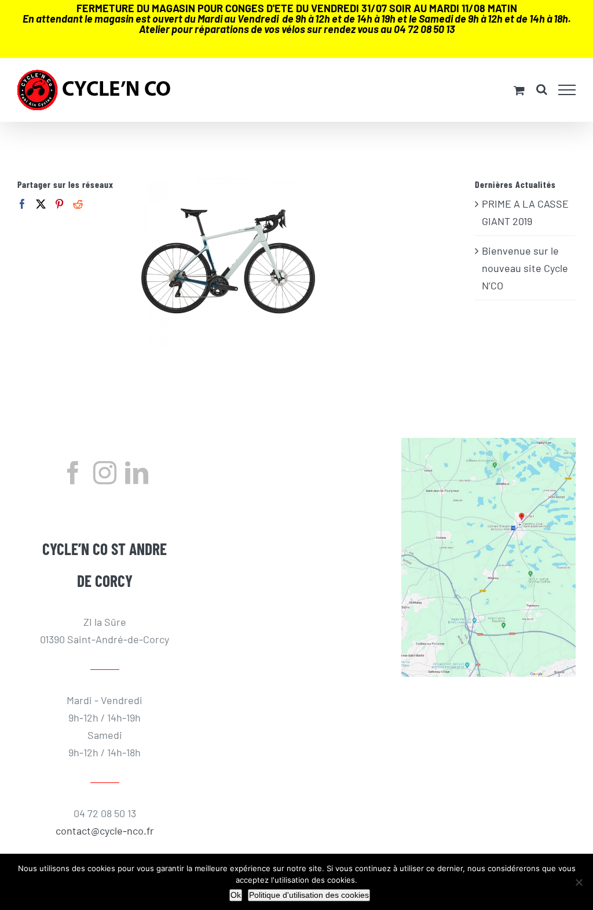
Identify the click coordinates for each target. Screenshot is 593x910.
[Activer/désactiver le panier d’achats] (519, 90)
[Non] (578, 882)
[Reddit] (78, 204)
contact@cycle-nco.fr (105, 830)
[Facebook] (22, 204)
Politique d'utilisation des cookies (309, 895)
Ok (235, 895)
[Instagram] (104, 472)
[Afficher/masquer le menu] (566, 90)
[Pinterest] (59, 204)
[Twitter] (41, 204)
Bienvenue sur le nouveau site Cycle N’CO (525, 268)
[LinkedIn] (136, 472)
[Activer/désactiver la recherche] (541, 89)
